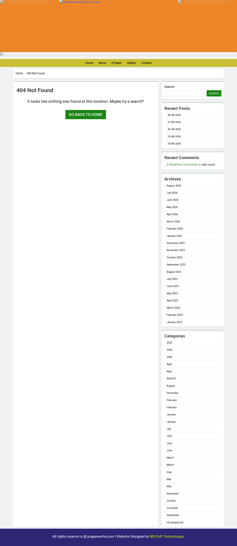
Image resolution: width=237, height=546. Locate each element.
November (173, 493)
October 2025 (174, 257)
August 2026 (174, 185)
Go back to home (86, 114)
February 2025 (175, 314)
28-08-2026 (174, 115)
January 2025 (174, 322)
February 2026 (175, 228)
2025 (169, 342)
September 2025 (176, 264)
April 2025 (172, 300)
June (169, 443)
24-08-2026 (174, 143)
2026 (169, 349)
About (102, 63)
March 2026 (173, 221)
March (170, 457)
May (169, 479)
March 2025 (173, 307)
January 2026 (174, 236)
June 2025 (173, 286)
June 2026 (173, 199)
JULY (169, 436)
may (169, 472)
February (172, 400)
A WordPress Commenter (182, 164)
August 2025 (174, 271)
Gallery (131, 63)
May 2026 (172, 207)
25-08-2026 (174, 136)
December (172, 393)
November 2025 (176, 250)
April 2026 (172, 214)
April (169, 364)
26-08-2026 (174, 129)
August (171, 385)
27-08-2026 (174, 122)
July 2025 (172, 279)
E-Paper (117, 63)
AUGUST (171, 378)
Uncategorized (175, 522)
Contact (146, 63)
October (171, 500)
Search (169, 86)
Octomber (172, 508)
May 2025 (172, 293)
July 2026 (172, 192)
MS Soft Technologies (167, 536)
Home (89, 63)
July (169, 428)
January (171, 414)
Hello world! (208, 164)
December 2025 (176, 243)
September (173, 515)
